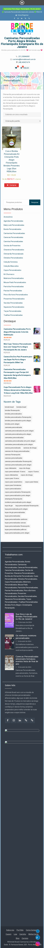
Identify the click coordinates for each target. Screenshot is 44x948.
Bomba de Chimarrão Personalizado (19, 576)
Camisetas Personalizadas (14, 233)
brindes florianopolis (12, 410)
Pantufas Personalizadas (14, 286)
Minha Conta (33, 934)
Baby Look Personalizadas (14, 225)
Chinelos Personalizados (13, 258)
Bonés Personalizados (12, 229)
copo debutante (10, 468)
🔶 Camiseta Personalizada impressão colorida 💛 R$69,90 (22, 12)
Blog (17, 938)
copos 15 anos (33, 471)
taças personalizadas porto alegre (17, 533)
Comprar (13, 185)
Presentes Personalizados (14, 299)
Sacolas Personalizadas (13, 303)
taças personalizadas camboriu (16, 519)
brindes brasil (21, 407)
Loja (15, 934)
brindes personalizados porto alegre (18, 420)
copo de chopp (24, 468)
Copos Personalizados (12, 270)
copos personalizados (13, 489)
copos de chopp (27, 475)
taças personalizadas (12, 516)
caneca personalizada (13, 448)
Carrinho (22, 934)
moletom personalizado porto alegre (18, 502)
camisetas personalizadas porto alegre (19, 444)
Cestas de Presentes (12, 246)
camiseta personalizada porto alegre (18, 434)
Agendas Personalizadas (13, 221)
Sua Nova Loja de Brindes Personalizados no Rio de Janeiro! (26, 616)
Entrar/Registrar (23, 15)
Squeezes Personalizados (14, 307)
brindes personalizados (13, 414)
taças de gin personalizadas (15, 512)
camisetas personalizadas (14, 437)
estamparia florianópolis (13, 499)
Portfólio (20, 930)
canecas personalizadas (13, 458)
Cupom (8, 934)
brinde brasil (9, 407)
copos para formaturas (13, 485)
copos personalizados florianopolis (17, 492)
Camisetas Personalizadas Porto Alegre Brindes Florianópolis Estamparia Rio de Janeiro (22, 42)
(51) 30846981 (24, 56)
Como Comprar (32, 930)
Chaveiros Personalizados (14, 250)
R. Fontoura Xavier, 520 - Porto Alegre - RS (25, 945)
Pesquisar (34, 202)
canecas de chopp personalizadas (17, 451)
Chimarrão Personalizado (13, 254)
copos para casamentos (13, 482)
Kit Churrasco (9, 274)
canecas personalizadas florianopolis (18, 461)
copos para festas (31, 482)
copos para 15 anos (12, 478)
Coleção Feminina (10, 262)
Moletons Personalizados (14, 278)
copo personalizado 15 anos (15, 471)
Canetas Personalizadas (13, 241)
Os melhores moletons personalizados (26, 636)
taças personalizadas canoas (15, 523)
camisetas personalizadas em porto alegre (20, 441)
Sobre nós (10, 930)
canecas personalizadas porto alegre (18, 465)
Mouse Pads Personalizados (15, 282)
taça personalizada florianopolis (27, 506)
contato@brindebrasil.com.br (24, 59)
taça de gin (9, 506)
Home (6, 85)
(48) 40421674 (24, 62)
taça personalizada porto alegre (16, 509)
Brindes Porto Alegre (13, 605)
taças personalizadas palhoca (15, 529)
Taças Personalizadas (12, 311)
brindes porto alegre (12, 424)
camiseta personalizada (13, 427)
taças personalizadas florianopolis (17, 526)
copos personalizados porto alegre (17, 495)
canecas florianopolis (12, 455)
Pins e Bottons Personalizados (16, 295)
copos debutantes (11, 475)
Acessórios (8, 217)
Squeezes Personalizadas (15, 599)
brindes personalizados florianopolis (18, 417)
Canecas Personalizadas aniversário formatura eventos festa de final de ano (27, 660)
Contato (25, 938)
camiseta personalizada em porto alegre (19, 431)
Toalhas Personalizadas (13, 315)
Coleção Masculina (11, 266)
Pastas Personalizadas (13, 291)
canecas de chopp (30, 448)
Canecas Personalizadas (13, 237)
